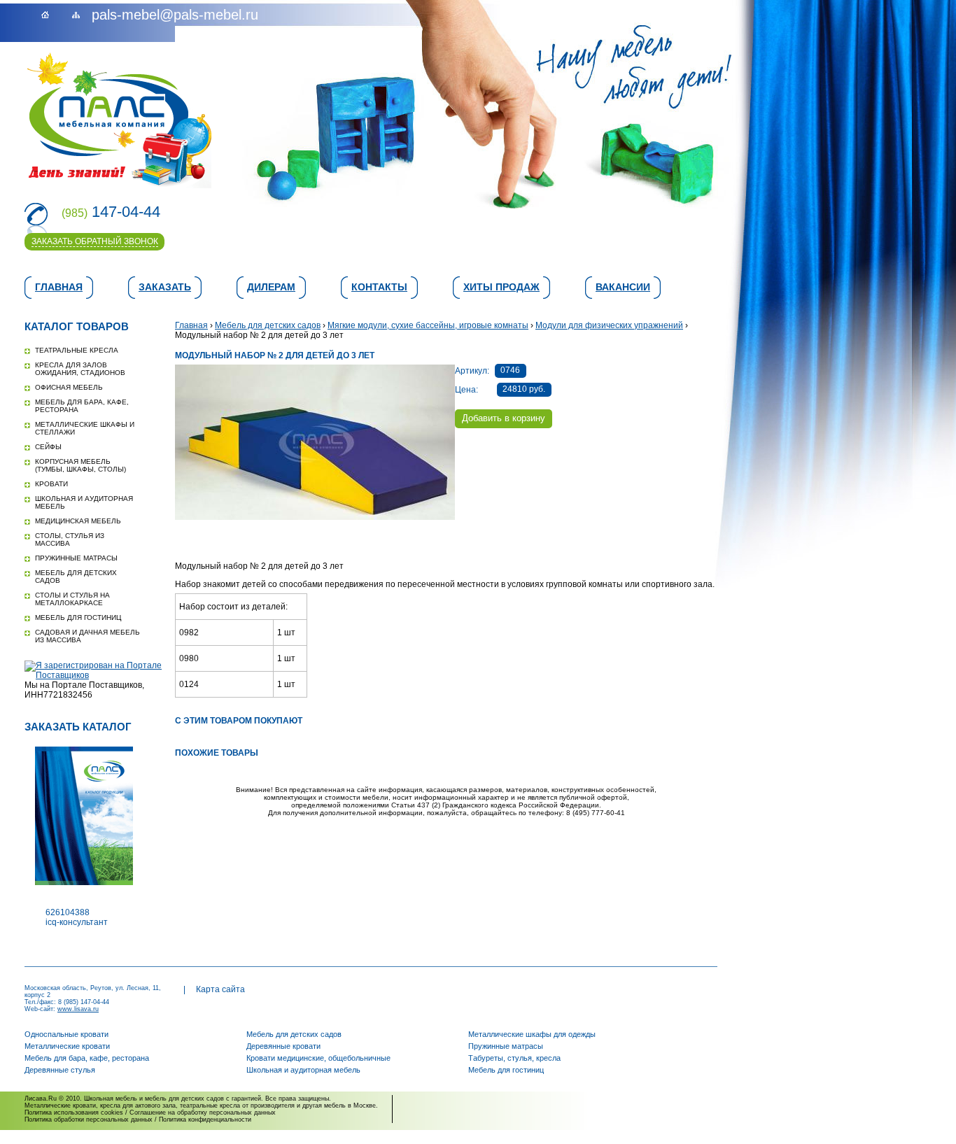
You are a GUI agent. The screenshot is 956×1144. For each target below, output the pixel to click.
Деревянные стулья (59, 1070)
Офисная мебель (69, 387)
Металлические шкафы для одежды (532, 1034)
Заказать (165, 286)
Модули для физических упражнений (609, 325)
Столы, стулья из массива (69, 539)
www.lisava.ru (78, 1008)
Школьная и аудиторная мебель (303, 1070)
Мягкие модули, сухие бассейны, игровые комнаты (428, 325)
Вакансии (623, 286)
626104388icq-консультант (76, 917)
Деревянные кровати (283, 1046)
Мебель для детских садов (268, 325)
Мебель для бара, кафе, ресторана (86, 1058)
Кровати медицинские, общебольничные (318, 1058)
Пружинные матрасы (76, 558)
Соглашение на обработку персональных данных (202, 1112)
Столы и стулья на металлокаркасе (72, 599)
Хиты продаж (501, 286)
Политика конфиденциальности (205, 1119)
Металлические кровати (67, 1046)
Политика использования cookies (73, 1112)
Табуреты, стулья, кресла (514, 1058)
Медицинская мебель (78, 521)
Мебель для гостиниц (78, 617)
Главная (59, 286)
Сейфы (48, 447)
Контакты (379, 286)
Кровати (51, 484)
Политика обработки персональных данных (88, 1119)
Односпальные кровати (66, 1034)
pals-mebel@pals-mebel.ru (175, 14)
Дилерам (271, 286)
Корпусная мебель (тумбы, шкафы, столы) (80, 465)
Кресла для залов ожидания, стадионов (80, 368)
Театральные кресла (76, 350)
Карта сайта (220, 989)
